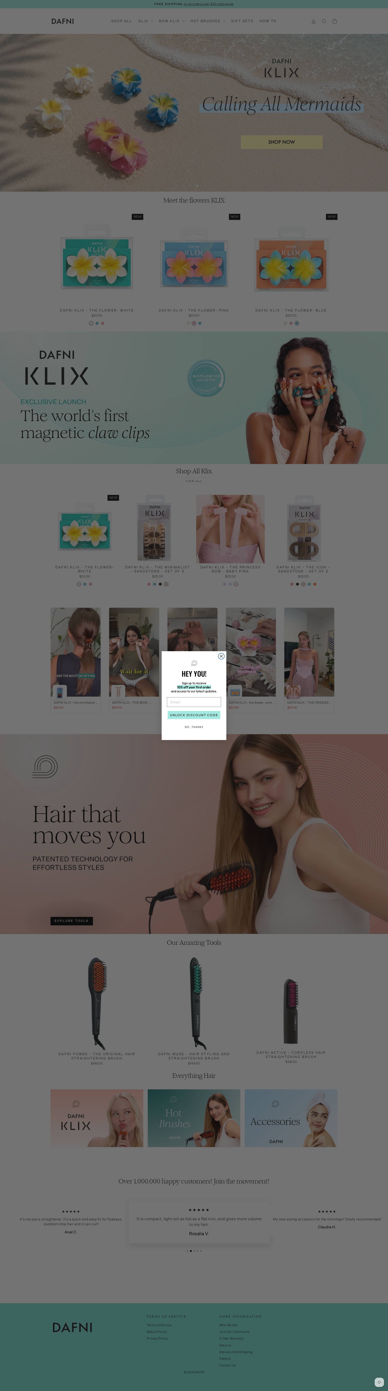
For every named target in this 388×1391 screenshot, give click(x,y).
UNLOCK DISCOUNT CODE (194, 715)
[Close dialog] (221, 656)
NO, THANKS (194, 727)
